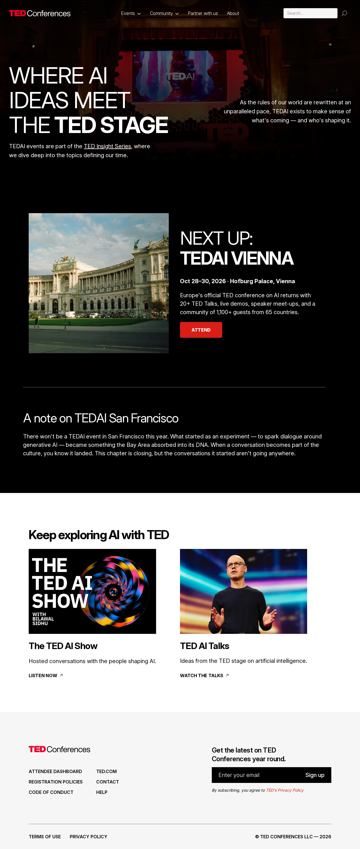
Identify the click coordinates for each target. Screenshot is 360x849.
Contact (107, 782)
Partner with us (203, 13)
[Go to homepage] (40, 13)
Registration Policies (56, 782)
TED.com (106, 771)
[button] (130, 13)
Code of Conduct (51, 792)
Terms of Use (45, 836)
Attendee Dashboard (55, 771)
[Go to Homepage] (59, 750)
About (233, 13)
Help (101, 792)
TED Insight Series (107, 146)
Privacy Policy (88, 836)
